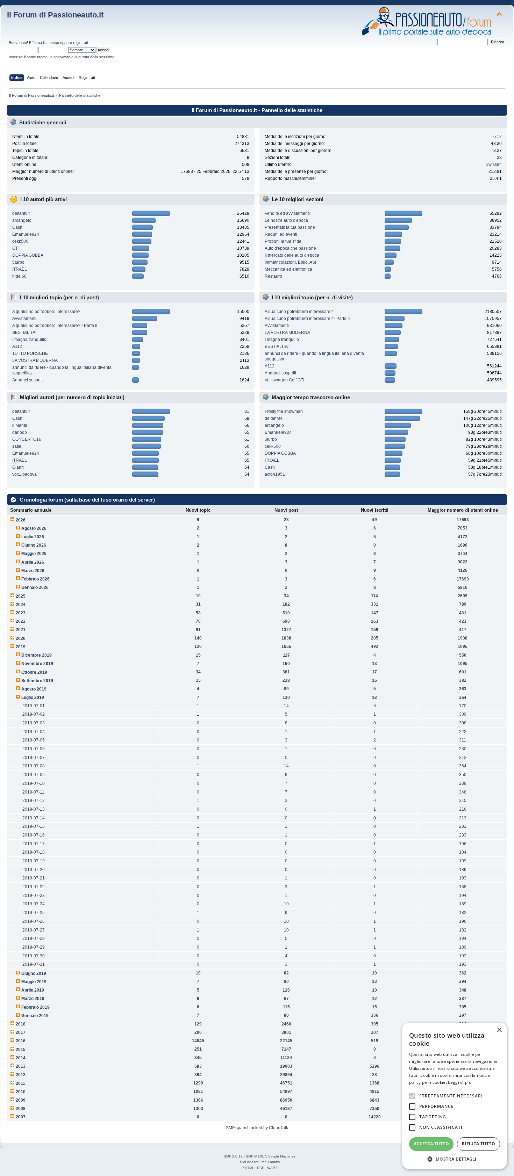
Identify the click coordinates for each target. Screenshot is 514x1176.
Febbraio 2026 (35, 579)
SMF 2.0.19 (233, 1156)
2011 (20, 1083)
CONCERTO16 (26, 439)
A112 (17, 346)
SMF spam (236, 1127)
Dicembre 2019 (36, 655)
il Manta (19, 425)
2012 (21, 1074)
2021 (21, 629)
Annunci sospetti (28, 380)
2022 (21, 621)
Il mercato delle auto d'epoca (292, 255)
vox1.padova (24, 474)
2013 (21, 1066)
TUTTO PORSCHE (30, 353)
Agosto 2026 (34, 528)
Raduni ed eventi (281, 234)
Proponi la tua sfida (283, 241)
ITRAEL (19, 269)
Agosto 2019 (34, 689)
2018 (21, 1024)
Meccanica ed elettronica (288, 269)
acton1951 (275, 474)
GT (15, 248)
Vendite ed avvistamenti (287, 213)
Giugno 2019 (33, 973)
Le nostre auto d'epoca (286, 220)
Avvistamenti (24, 318)
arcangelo (21, 220)
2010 (21, 1091)
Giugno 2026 (33, 545)
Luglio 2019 (32, 697)
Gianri (18, 467)
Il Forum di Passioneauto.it (55, 14)
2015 (21, 1049)
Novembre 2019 (37, 663)
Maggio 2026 (34, 553)
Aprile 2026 (32, 562)
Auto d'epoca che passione (290, 248)
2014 (21, 1058)
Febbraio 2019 (35, 1007)
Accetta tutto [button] (431, 1144)
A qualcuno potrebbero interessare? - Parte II (54, 325)
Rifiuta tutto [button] (478, 1144)
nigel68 (19, 276)
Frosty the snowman (284, 411)
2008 (21, 1108)
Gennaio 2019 (35, 1015)
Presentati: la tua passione (290, 227)
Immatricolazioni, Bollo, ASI (290, 262)
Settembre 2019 (37, 680)
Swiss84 (494, 164)
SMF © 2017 (256, 1156)
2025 (21, 596)
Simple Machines (281, 1156)
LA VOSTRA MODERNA (35, 360)
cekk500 (20, 241)
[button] (454, 1158)
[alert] (454, 1096)
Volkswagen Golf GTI (284, 380)
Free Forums (269, 1162)
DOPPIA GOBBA (27, 255)
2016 (21, 1040)
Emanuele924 (25, 234)
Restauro (273, 276)
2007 (21, 1117)
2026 (21, 520)
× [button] (499, 1030)
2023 (21, 613)
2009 (21, 1100)
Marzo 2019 (32, 998)
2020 (21, 638)
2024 (21, 604)
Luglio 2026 (32, 536)
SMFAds (246, 1162)
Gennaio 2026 (35, 587)
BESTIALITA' (24, 332)
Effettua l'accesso (44, 43)
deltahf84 (21, 213)
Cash (17, 227)
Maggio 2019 (34, 981)
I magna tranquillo (29, 339)
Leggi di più (459, 1082)
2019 (21, 646)
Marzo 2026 (32, 570)
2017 (21, 1032)
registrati (80, 43)
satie (16, 446)
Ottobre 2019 (34, 672)
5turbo (18, 262)
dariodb (19, 432)
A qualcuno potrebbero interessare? (46, 311)
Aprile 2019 (32, 990)
